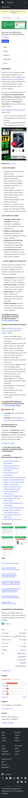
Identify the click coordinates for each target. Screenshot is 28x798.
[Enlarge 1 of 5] (11, 528)
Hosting (4, 738)
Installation (6, 55)
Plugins (17, 738)
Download (5, 41)
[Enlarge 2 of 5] (24, 528)
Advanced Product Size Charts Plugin (14, 477)
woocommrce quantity (20, 666)
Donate (18, 751)
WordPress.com (7, 759)
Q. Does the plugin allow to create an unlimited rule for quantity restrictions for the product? (11, 590)
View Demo (13, 163)
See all (24, 697)
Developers (5, 751)
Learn (3, 745)
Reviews (5, 51)
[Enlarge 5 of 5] (11, 548)
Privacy (4, 740)
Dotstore (6, 37)
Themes (17, 735)
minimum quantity (22, 656)
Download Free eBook (8, 443)
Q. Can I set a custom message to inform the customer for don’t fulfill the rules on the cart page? (11, 582)
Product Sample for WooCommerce (14, 479)
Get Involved (18, 745)
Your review (5, 697)
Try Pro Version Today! (10, 320)
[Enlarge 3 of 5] (11, 538)
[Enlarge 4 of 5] (24, 538)
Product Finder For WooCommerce (14, 507)
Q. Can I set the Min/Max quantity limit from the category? (11, 568)
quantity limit (23, 662)
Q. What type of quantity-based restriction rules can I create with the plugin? (9, 575)
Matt (4, 762)
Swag (17, 754)
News (3, 735)
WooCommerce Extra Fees (11, 465)
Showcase (18, 732)
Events (17, 748)
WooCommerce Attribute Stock (13, 519)
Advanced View (6, 670)
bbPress (5, 764)
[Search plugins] (18, 17)
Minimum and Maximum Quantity (16, 110)
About (3, 732)
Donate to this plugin (7, 722)
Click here (6, 415)
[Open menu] (25, 2)
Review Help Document (18, 420)
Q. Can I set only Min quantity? (10, 563)
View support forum (7, 708)
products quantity (22, 659)
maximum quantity (22, 653)
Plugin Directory (6, 7)
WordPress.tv (6, 754)
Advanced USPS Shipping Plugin (13, 496)
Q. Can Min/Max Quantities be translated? (9, 602)
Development (7, 59)
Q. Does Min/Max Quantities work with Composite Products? (11, 596)
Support (5, 63)
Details (5, 47)
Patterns (17, 740)
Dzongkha (8, 774)
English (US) (23, 649)
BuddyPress (6, 767)
